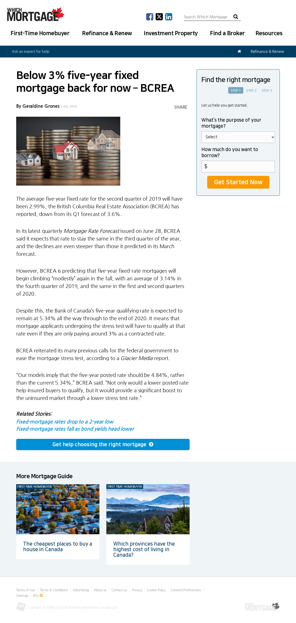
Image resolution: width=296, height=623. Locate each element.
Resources (269, 33)
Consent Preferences (186, 590)
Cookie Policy (156, 590)
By (37, 106)
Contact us (119, 590)
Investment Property (171, 33)
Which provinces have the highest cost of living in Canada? (144, 549)
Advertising (81, 590)
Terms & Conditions (54, 590)
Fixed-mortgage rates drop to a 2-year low (64, 421)
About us (100, 590)
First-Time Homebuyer (40, 33)
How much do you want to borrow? (229, 152)
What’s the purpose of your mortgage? (231, 123)
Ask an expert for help (30, 51)
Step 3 (267, 90)
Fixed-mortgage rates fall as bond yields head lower (75, 429)
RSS (36, 595)
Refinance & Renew (107, 33)
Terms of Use (25, 590)
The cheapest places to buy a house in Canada (57, 546)
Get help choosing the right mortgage (100, 444)
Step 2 (251, 90)
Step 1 (236, 90)
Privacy (137, 590)
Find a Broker (227, 33)
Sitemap (22, 595)
